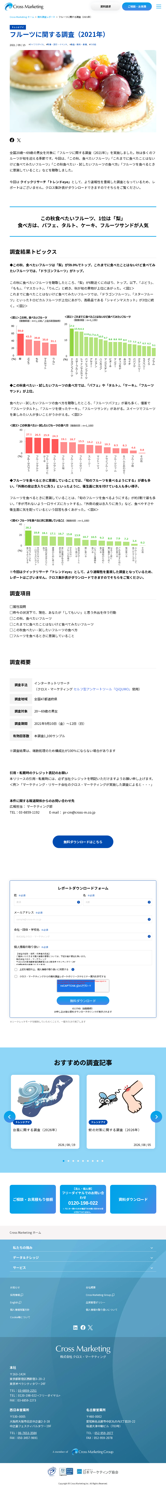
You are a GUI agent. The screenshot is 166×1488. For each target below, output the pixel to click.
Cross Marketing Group (98, 1295)
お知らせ (15, 1287)
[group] (45, 1111)
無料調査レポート (46, 16)
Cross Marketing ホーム (22, 16)
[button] (10, 1117)
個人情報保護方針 (20, 1309)
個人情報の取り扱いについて (101, 1309)
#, (37, 44)
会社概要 (91, 1287)
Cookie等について (20, 1317)
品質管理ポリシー (95, 1302)
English (14, 1302)
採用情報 (15, 1295)
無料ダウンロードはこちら (83, 841)
